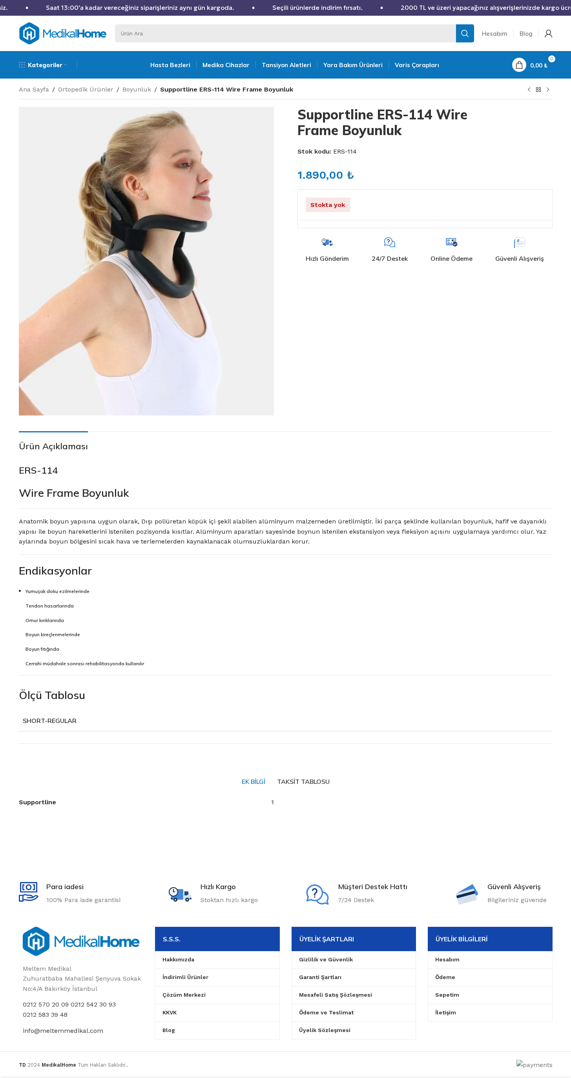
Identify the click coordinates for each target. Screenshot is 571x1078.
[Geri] (538, 90)
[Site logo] (63, 33)
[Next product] (548, 90)
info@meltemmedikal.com (63, 1030)
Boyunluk (136, 89)
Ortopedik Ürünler (85, 89)
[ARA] (465, 33)
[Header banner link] (285, 8)
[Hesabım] (548, 33)
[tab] (253, 781)
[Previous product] (529, 90)
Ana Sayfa (34, 89)
